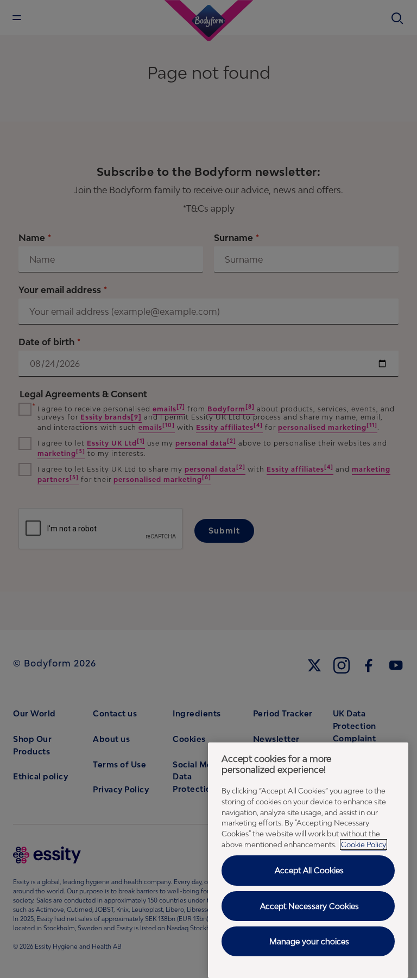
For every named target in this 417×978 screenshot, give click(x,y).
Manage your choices (309, 941)
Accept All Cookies (309, 870)
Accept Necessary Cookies (309, 906)
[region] (308, 860)
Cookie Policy (363, 844)
